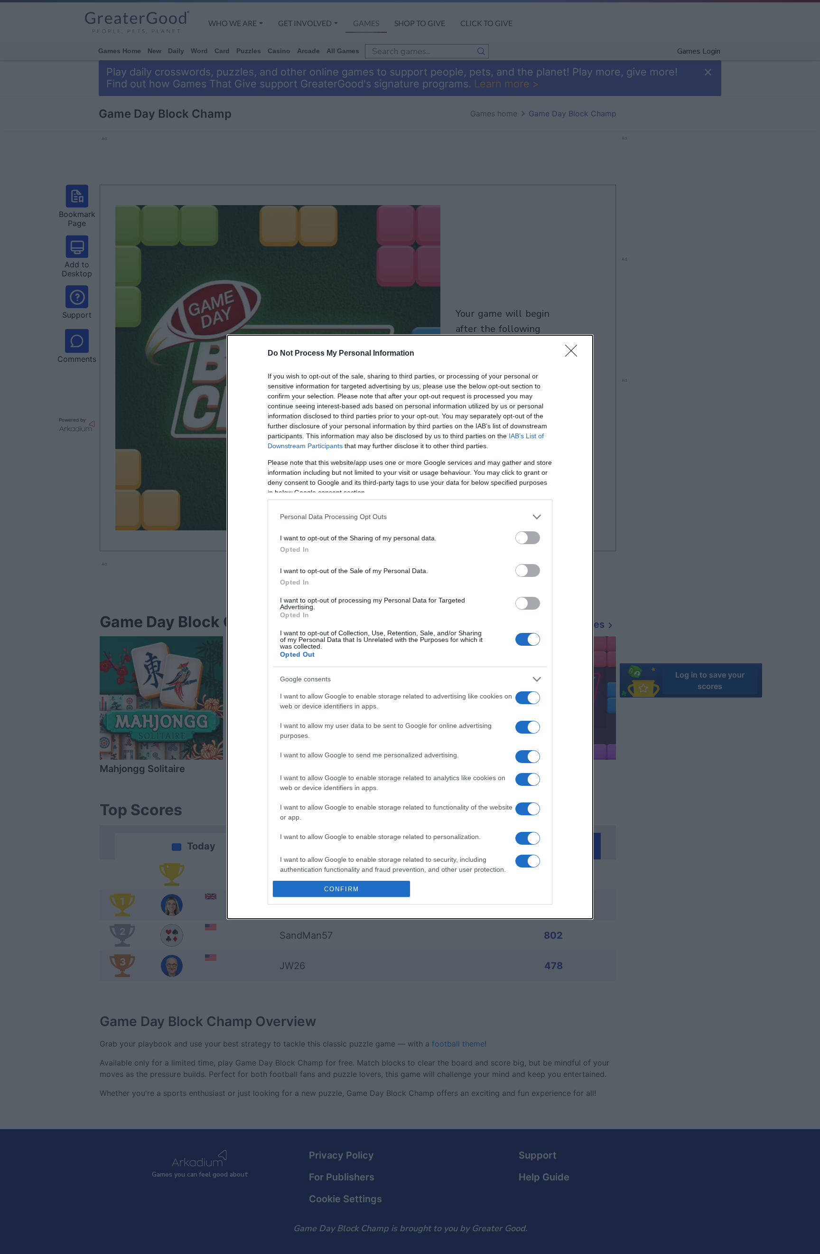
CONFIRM (341, 889)
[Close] (574, 354)
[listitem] (410, 517)
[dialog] (410, 627)
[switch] (527, 537)
